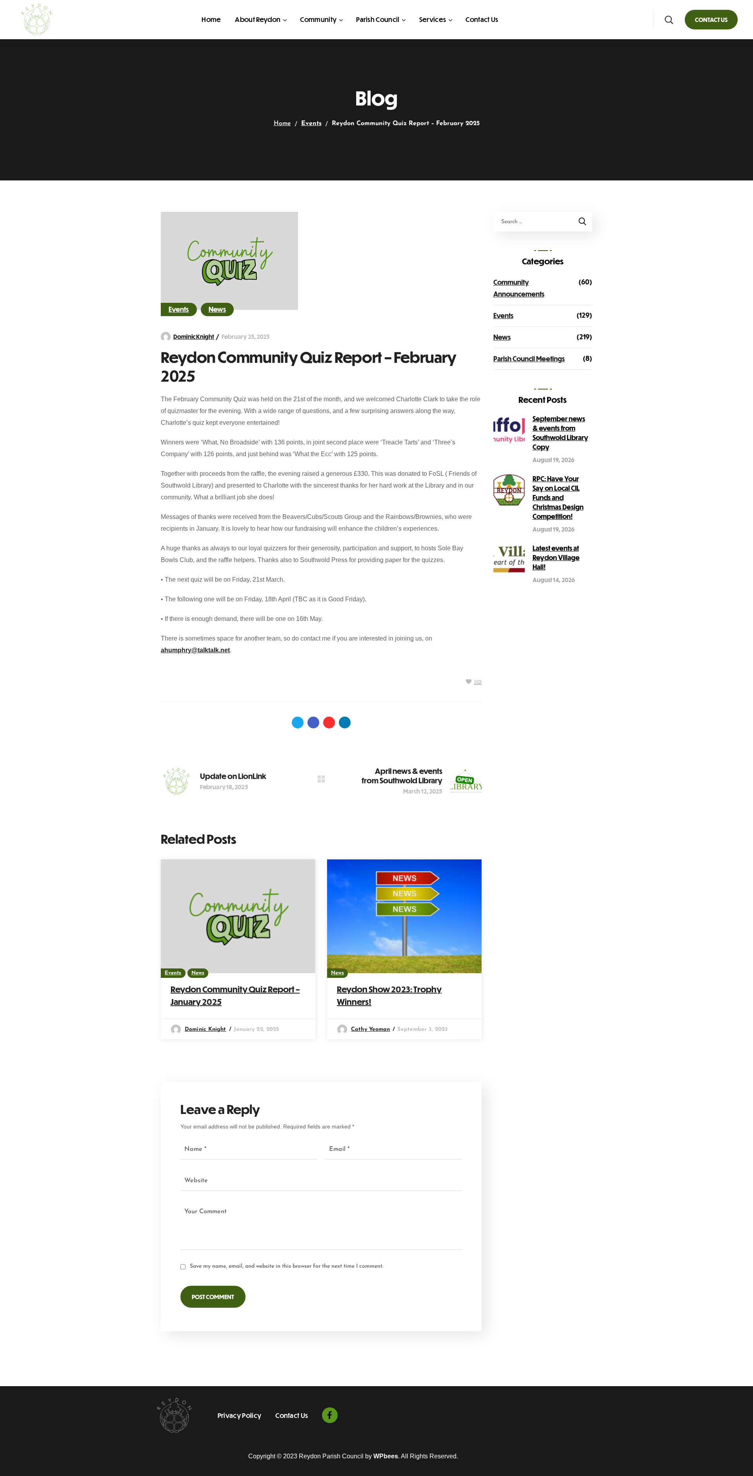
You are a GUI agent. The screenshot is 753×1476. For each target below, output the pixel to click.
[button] (669, 19)
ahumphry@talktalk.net (195, 650)
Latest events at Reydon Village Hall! (556, 557)
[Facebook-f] (330, 1415)
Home (282, 123)
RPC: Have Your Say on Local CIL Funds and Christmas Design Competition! (558, 498)
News (217, 309)
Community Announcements (518, 288)
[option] (238, 949)
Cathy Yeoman (370, 1029)
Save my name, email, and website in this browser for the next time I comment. (286, 1266)
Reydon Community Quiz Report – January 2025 (235, 995)
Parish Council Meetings (529, 359)
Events (311, 123)
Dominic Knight (193, 336)
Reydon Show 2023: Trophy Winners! (389, 995)
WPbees (385, 1456)
